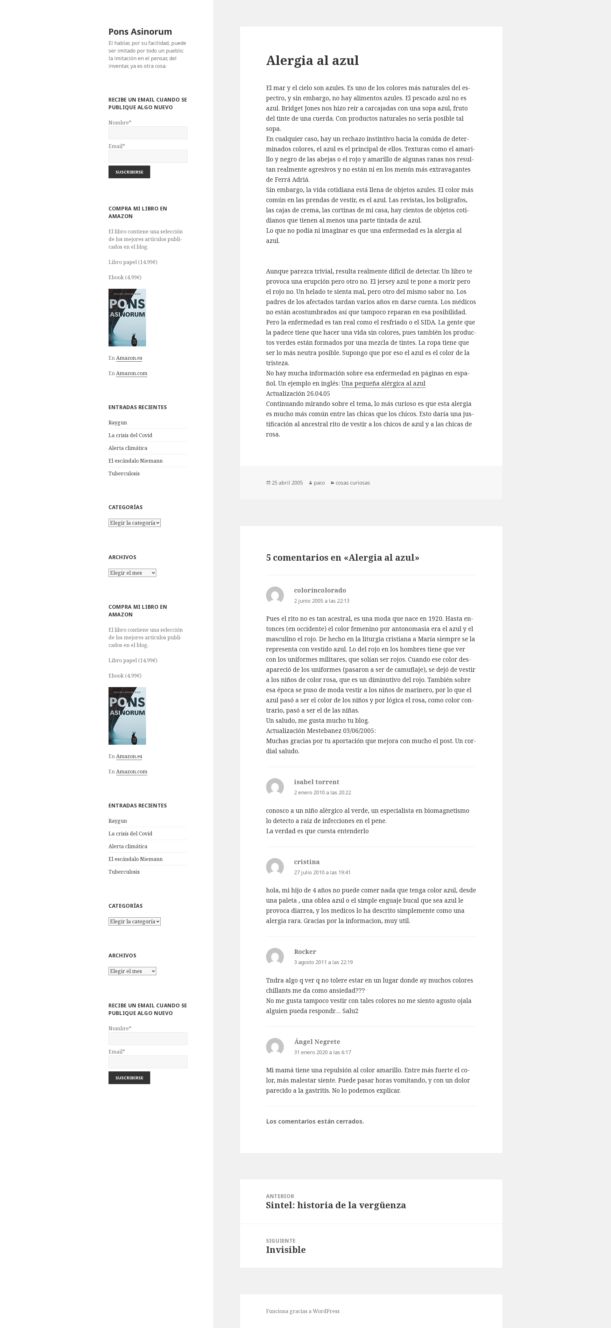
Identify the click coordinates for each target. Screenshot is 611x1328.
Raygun (118, 422)
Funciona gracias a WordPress (303, 1311)
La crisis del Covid (130, 435)
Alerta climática (128, 447)
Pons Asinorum (140, 31)
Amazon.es (129, 357)
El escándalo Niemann (136, 460)
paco (319, 482)
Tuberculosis (124, 473)
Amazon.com (131, 373)
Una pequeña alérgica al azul (383, 383)
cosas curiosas (353, 482)
